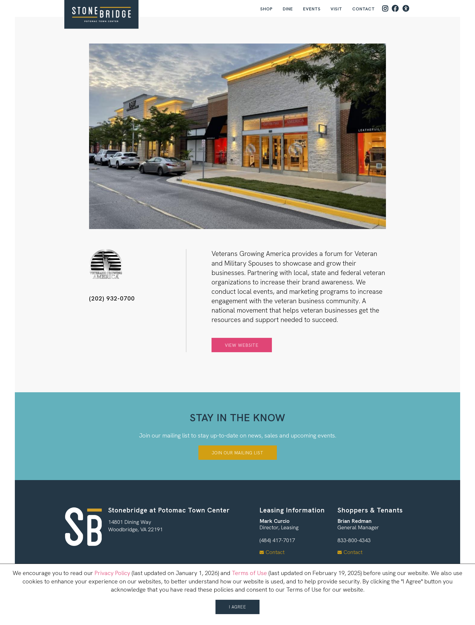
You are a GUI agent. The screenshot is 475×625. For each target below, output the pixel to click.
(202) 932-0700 (112, 298)
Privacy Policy (112, 573)
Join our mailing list (237, 453)
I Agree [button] (237, 607)
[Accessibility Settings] (406, 8)
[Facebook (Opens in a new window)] (395, 8)
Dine (288, 9)
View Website (242, 345)
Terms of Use (249, 573)
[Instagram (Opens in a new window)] (385, 8)
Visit (336, 9)
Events (312, 9)
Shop (266, 9)
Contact (363, 9)
